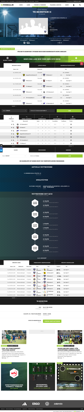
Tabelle (11, 118)
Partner (27, 1)
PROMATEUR (3, 1)
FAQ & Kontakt (31, 1)
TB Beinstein (42, 301)
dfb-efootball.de (12, 1)
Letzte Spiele (42, 65)
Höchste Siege (16, 262)
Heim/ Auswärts (27, 118)
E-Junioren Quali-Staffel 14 (58, 17)
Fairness (72, 118)
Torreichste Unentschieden (42, 262)
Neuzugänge (42, 150)
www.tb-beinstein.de (34, 320)
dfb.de (8, 1)
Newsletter (37, 1)
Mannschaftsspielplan (68, 65)
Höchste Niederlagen (67, 262)
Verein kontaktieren (52, 321)
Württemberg (44, 9)
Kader (16, 150)
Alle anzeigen (41, 258)
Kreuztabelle (57, 118)
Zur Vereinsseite (42, 14)
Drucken (70, 145)
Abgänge (68, 150)
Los (69, 110)
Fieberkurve (42, 118)
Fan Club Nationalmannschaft (20, 1)
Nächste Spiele (16, 65)
